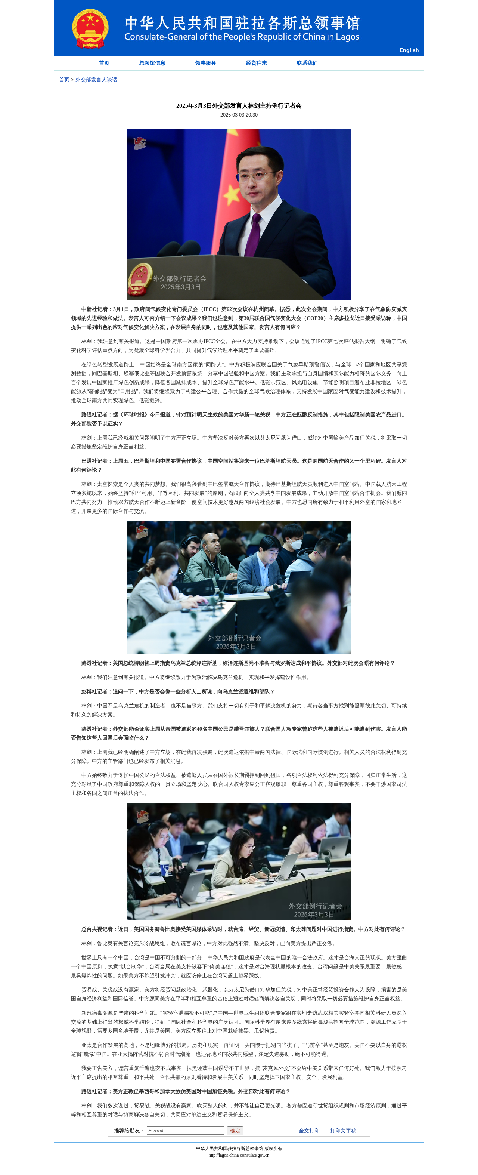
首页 (104, 63)
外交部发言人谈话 (96, 80)
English (409, 50)
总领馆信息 (152, 63)
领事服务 (205, 63)
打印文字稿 (343, 1131)
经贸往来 (256, 63)
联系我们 (307, 63)
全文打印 (309, 1131)
